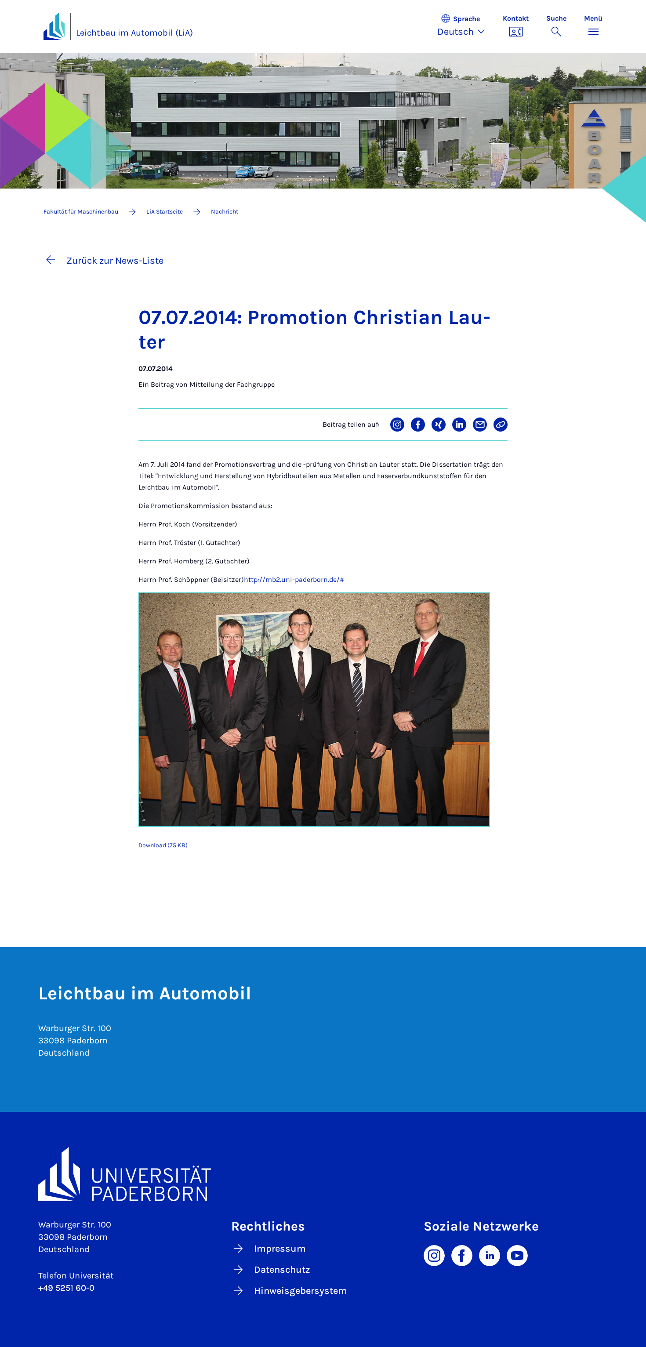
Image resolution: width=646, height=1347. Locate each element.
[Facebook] (461, 1254)
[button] (465, 26)
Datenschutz (282, 1269)
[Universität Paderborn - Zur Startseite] (54, 26)
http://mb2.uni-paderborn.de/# (294, 579)
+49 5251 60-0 (66, 1288)
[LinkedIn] (489, 1254)
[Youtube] (517, 1254)
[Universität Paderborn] (323, 1174)
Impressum (280, 1248)
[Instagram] (434, 1254)
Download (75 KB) (163, 845)
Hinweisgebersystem (300, 1290)
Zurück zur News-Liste (114, 260)
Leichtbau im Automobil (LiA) (134, 33)
